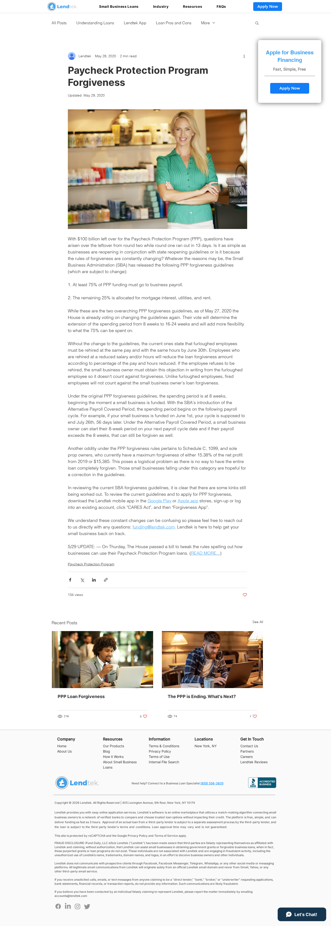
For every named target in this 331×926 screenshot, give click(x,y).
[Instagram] (77, 906)
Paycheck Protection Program (91, 564)
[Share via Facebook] (70, 579)
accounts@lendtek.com (71, 896)
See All (257, 622)
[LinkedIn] (67, 906)
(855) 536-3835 (211, 783)
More (205, 22)
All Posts (59, 22)
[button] (119, 6)
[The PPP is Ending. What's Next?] (212, 659)
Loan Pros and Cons (173, 22)
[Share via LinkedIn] (94, 579)
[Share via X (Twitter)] (82, 579)
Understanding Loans (95, 22)
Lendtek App (135, 22)
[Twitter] (87, 906)
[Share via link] (105, 579)
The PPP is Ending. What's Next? (202, 696)
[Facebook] (58, 906)
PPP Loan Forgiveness (81, 696)
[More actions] (244, 56)
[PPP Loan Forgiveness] (102, 659)
